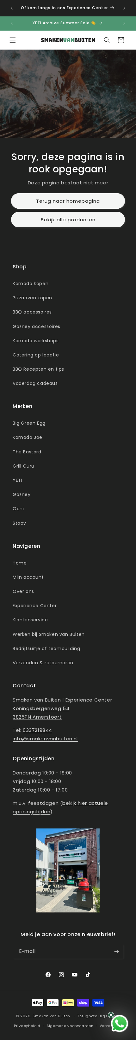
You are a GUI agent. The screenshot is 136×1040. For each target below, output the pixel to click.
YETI (17, 480)
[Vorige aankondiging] (12, 8)
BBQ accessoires (32, 312)
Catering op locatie (36, 355)
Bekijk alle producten (68, 219)
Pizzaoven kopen (32, 298)
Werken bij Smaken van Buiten (49, 634)
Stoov (19, 523)
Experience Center (35, 605)
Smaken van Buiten (51, 1016)
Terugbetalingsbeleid (98, 1016)
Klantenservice (30, 620)
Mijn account (28, 577)
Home (20, 563)
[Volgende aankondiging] (124, 8)
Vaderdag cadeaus (35, 383)
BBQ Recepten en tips (38, 369)
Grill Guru (23, 466)
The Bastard (27, 452)
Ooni (18, 508)
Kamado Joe (27, 437)
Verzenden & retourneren (43, 663)
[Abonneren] (116, 951)
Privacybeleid (27, 1025)
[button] (13, 40)
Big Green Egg (29, 423)
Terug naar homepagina (68, 201)
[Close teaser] (111, 1015)
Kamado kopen (30, 283)
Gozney (22, 494)
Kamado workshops (36, 341)
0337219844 (37, 730)
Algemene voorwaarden (70, 1025)
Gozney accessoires (36, 326)
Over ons (23, 591)
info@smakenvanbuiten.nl (45, 738)
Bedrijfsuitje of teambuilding (46, 648)
